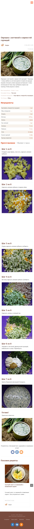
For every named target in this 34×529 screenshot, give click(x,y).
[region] (17, 227)
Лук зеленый (4, 123)
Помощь (28, 519)
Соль (2, 132)
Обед (9, 98)
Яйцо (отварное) (5, 111)
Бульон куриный (5, 135)
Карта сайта (14, 519)
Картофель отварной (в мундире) (23, 95)
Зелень (3, 120)
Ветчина (3, 117)
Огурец (3, 114)
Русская (14, 93)
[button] (32, 2)
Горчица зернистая (6, 138)
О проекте (6, 519)
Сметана (3, 126)
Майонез (3, 129)
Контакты (21, 519)
